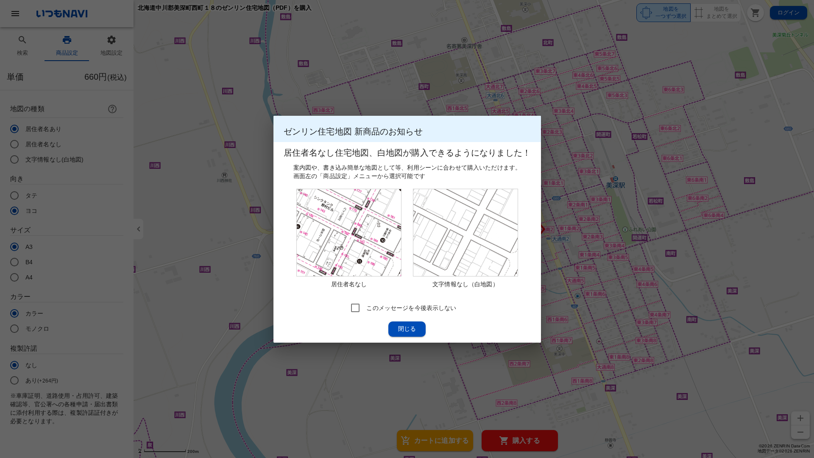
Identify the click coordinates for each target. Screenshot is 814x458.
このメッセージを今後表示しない (411, 307)
